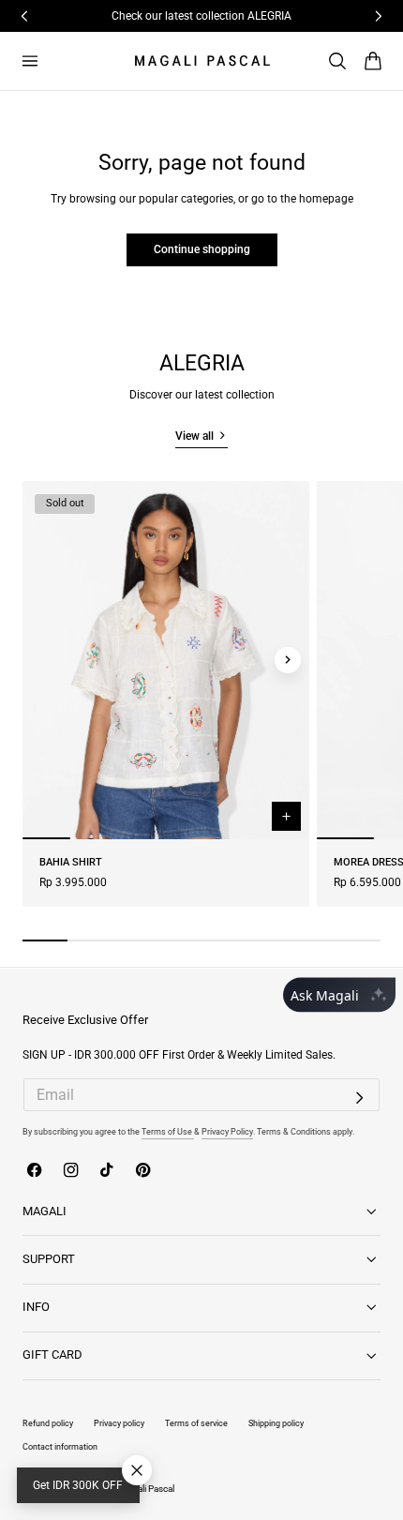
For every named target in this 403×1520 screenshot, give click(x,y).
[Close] (358, 639)
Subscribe (194, 781)
